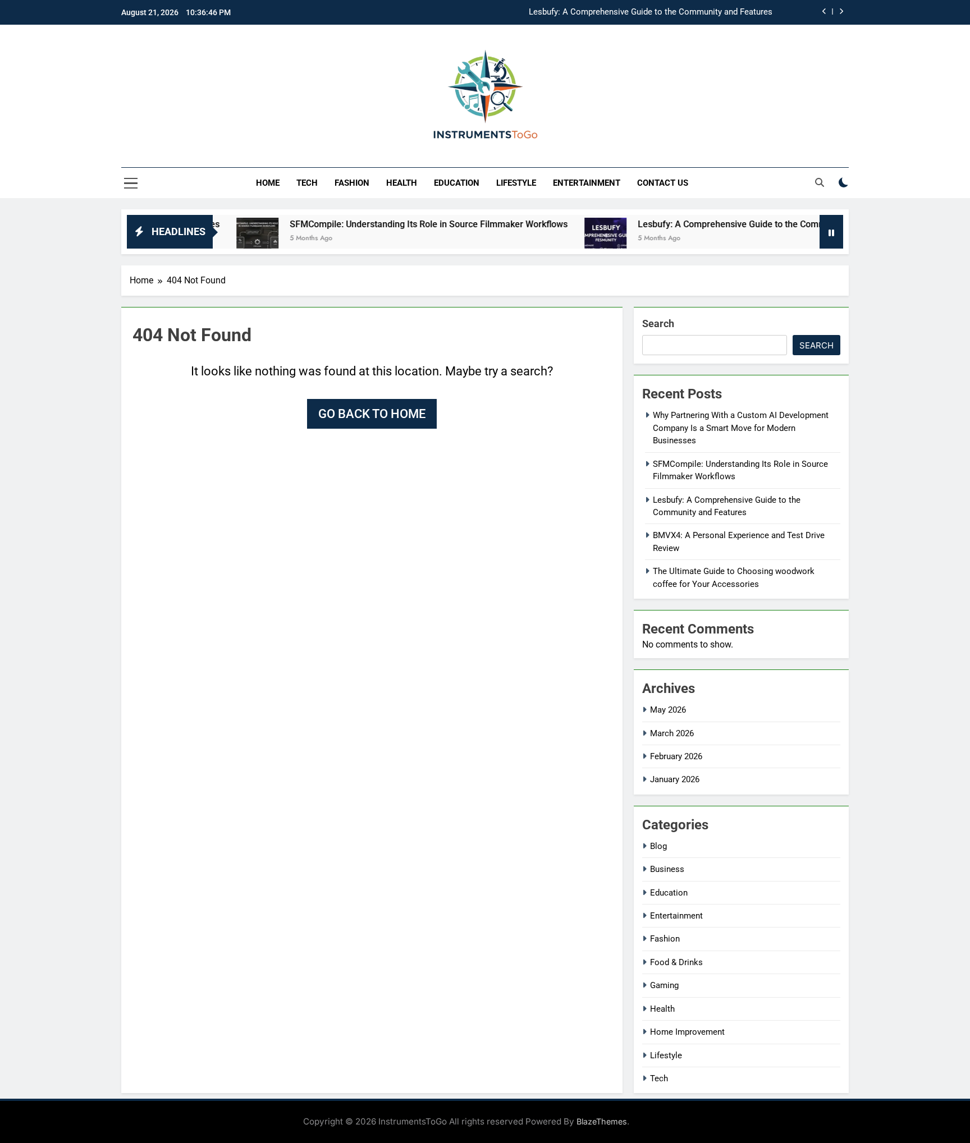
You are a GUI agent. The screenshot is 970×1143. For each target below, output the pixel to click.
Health (401, 183)
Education (456, 183)
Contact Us (662, 183)
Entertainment (586, 183)
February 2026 (676, 756)
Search (658, 323)
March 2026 (672, 733)
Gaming (664, 985)
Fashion (352, 183)
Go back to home (371, 414)
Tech (307, 183)
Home (268, 183)
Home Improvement (687, 1032)
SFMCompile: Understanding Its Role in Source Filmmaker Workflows (393, 224)
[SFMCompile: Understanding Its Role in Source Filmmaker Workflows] (222, 239)
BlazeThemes (601, 1121)
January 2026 (674, 779)
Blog (658, 846)
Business (667, 869)
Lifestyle (516, 183)
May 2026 (668, 710)
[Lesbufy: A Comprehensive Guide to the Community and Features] (570, 239)
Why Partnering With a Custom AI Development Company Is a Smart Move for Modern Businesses (741, 428)
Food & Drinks (676, 962)
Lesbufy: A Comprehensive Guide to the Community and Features (650, 12)
